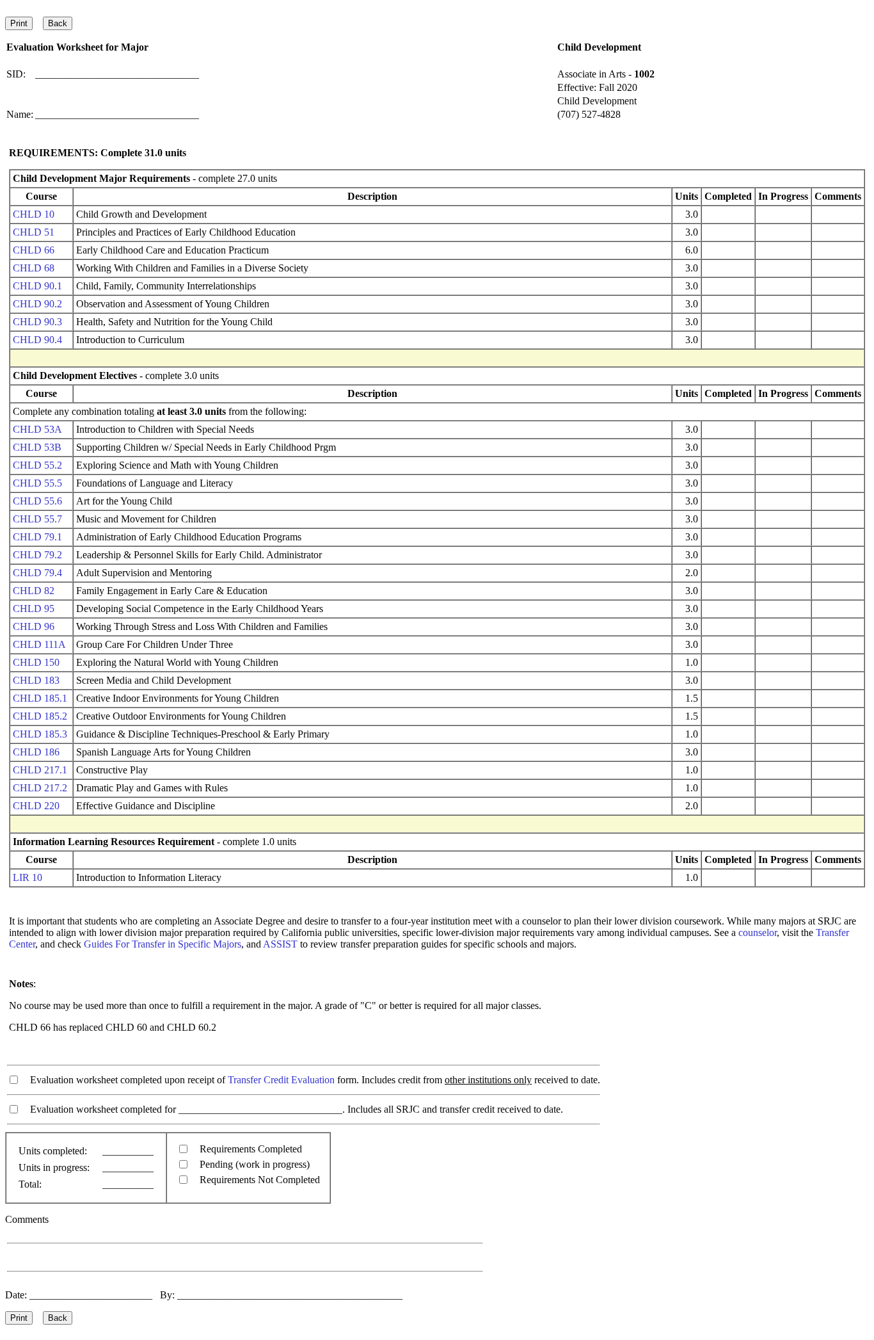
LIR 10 (27, 877)
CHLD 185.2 (40, 716)
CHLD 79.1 (37, 536)
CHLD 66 (33, 250)
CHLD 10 (33, 214)
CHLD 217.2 (40, 787)
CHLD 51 (33, 232)
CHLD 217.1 (40, 769)
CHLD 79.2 (37, 554)
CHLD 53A (37, 429)
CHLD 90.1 (37, 285)
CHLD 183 (36, 680)
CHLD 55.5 (37, 483)
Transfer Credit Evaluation (281, 1079)
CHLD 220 (36, 805)
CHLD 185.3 (40, 734)
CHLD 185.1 (40, 698)
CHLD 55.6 (37, 501)
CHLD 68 (33, 267)
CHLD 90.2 (37, 303)
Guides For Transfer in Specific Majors (162, 944)
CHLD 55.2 (37, 465)
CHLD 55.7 (37, 518)
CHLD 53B (37, 447)
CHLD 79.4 (37, 572)
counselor (757, 932)
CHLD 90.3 (37, 321)
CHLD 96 (33, 626)
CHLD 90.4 (37, 339)
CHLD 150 (36, 662)
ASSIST (280, 944)
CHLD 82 (33, 590)
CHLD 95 (33, 608)
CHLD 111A (39, 644)
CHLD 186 (36, 752)
